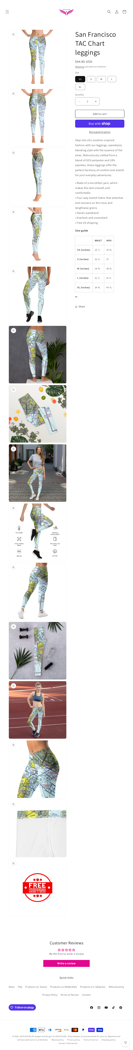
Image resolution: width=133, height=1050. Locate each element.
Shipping (79, 66)
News (12, 986)
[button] (7, 12)
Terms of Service (70, 994)
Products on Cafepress (93, 986)
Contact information (68, 1043)
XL (80, 86)
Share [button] (82, 306)
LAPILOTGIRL (25, 1036)
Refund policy (116, 986)
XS (80, 79)
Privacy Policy (49, 994)
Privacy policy (73, 1040)
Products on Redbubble (63, 986)
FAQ (20, 986)
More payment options (99, 132)
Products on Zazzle (36, 986)
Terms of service (90, 1040)
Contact (86, 994)
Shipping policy (108, 1040)
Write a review (66, 963)
